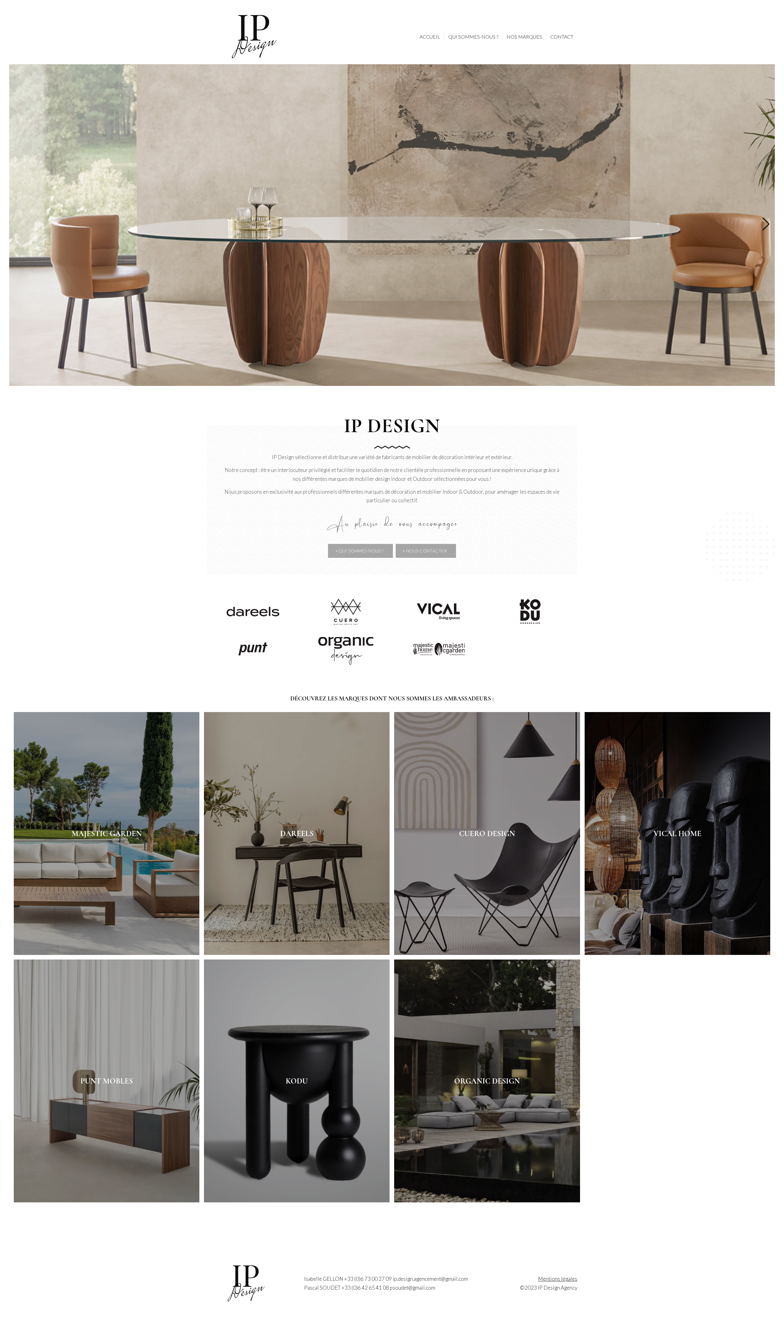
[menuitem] (430, 36)
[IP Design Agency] (254, 36)
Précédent (14, 225)
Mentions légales (557, 1279)
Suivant (769, 225)
